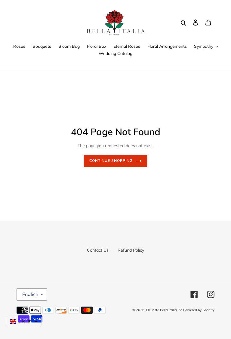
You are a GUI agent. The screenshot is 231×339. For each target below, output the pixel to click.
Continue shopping (110, 160)
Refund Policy (131, 250)
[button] (23, 321)
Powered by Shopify (198, 310)
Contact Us (98, 250)
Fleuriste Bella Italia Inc (164, 310)
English (30, 294)
